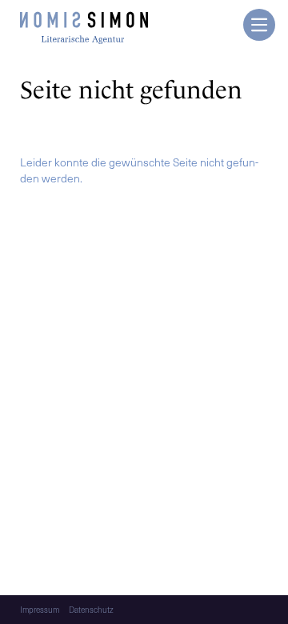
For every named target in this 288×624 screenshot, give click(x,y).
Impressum (39, 609)
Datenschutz (91, 609)
